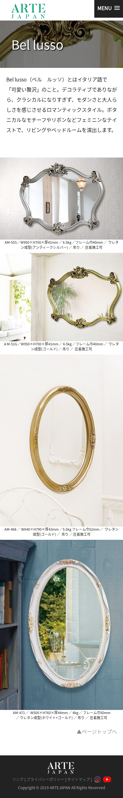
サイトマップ (78, 779)
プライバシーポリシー (45, 779)
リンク (18, 779)
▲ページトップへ (97, 731)
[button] (108, 9)
